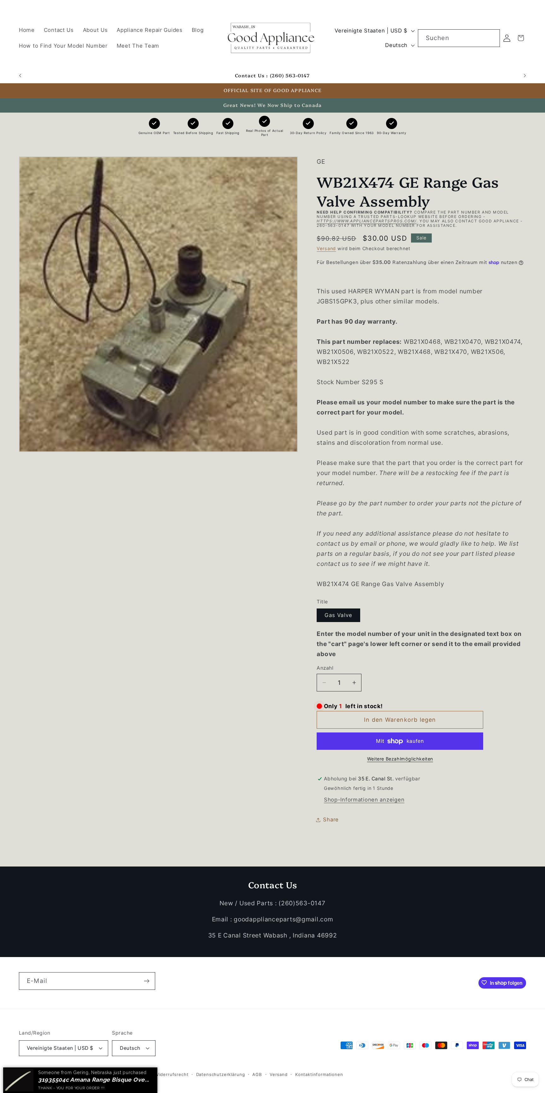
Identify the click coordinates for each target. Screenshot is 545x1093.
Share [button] (331, 819)
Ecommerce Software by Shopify (111, 1074)
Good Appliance (56, 1074)
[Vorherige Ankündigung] (20, 75)
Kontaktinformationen (319, 1074)
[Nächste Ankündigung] (525, 75)
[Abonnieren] (146, 981)
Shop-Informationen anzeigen (364, 799)
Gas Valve (338, 615)
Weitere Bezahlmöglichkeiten (400, 758)
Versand (326, 248)
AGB (257, 1074)
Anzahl (325, 668)
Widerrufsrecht (172, 1074)
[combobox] (459, 38)
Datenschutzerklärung (220, 1074)
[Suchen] (491, 38)
